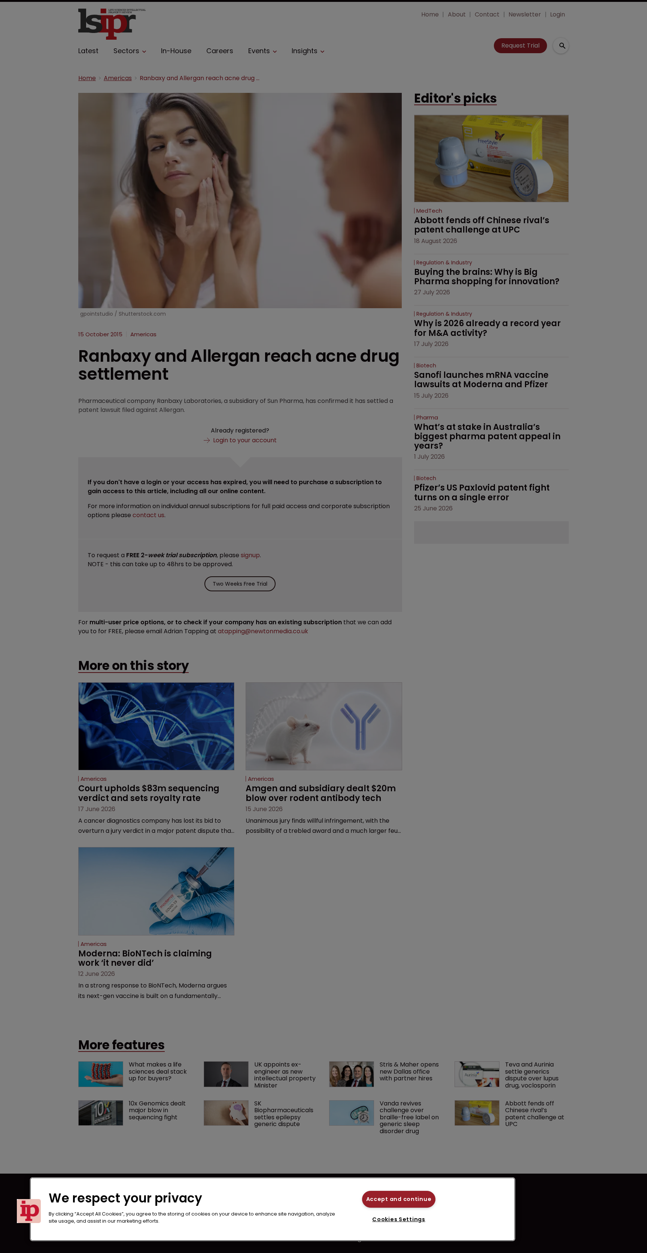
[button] (29, 1211)
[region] (272, 1209)
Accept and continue (399, 1199)
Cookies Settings (398, 1219)
